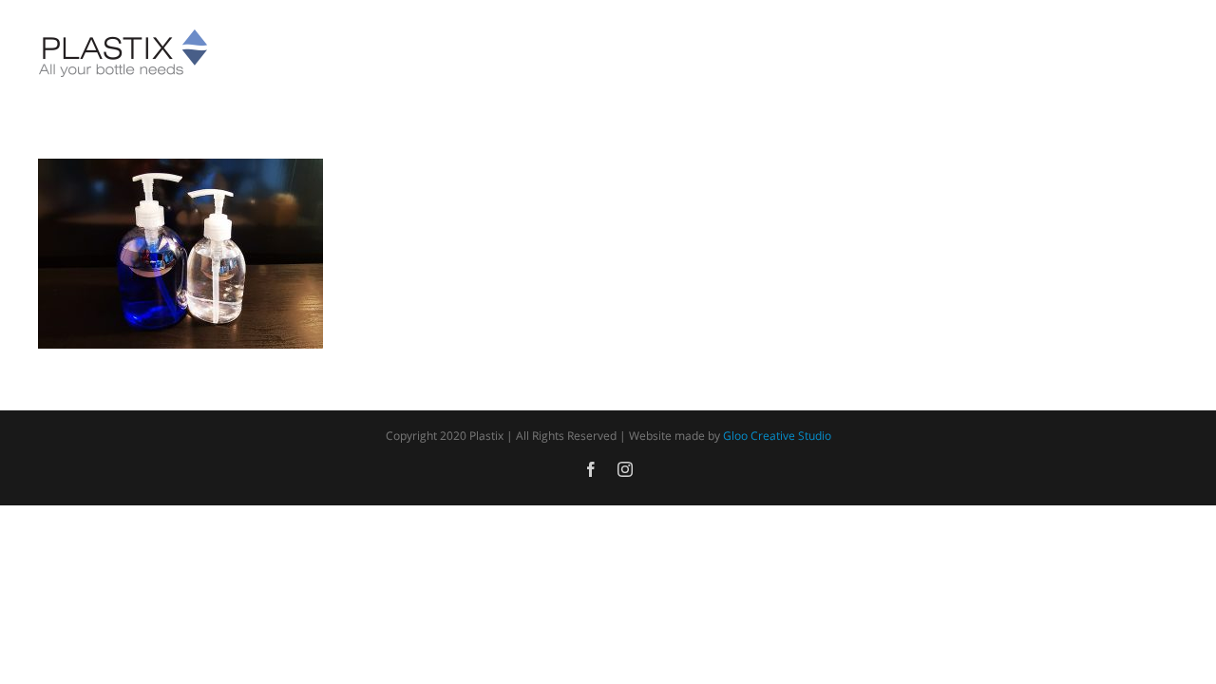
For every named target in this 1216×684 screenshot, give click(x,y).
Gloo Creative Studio (777, 436)
